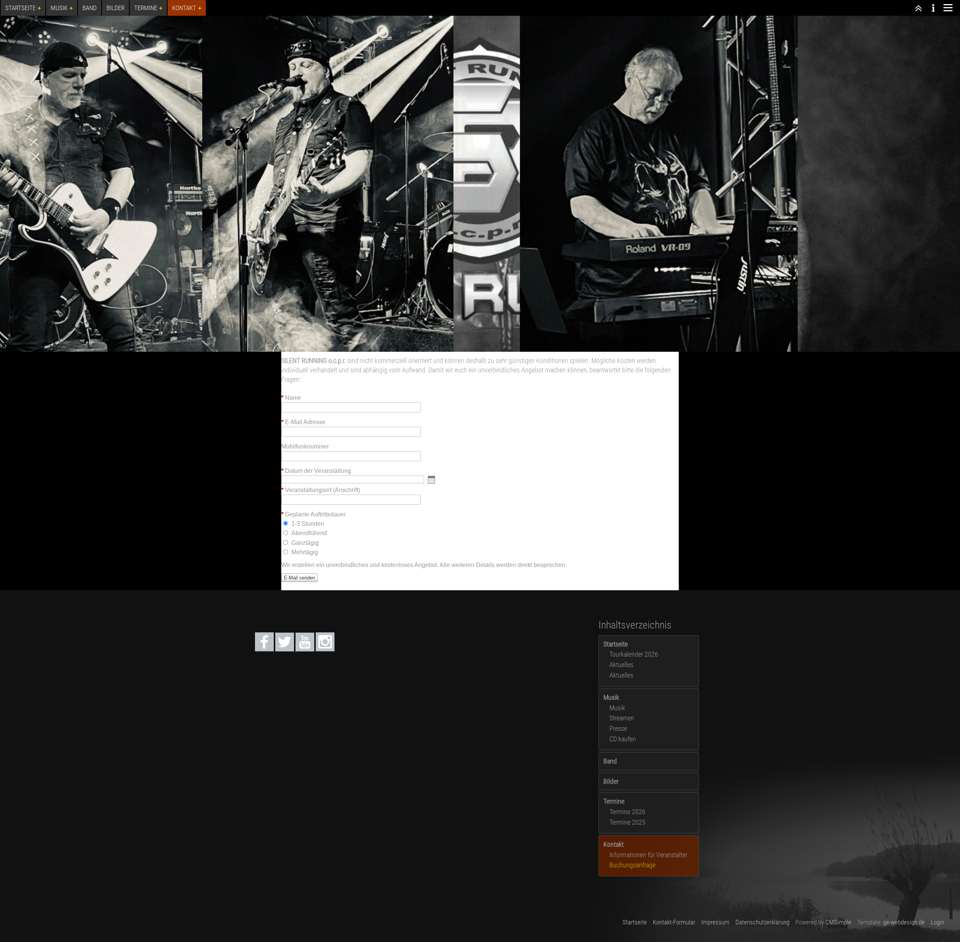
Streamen (621, 718)
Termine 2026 (627, 812)
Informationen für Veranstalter (648, 855)
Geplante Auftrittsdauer (313, 515)
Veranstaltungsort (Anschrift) (320, 490)
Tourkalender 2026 (633, 654)
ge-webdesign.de (904, 922)
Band (610, 761)
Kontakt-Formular (674, 922)
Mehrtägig (304, 552)
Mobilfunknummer (305, 447)
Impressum (715, 922)
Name (291, 398)
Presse (618, 728)
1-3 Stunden (307, 523)
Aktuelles (621, 665)
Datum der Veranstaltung (316, 471)
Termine (613, 801)
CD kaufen (622, 739)
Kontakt (613, 844)
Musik (611, 697)
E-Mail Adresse (303, 422)
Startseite (615, 644)
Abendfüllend (309, 533)
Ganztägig (305, 543)
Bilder (610, 781)
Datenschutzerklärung (762, 922)
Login (937, 922)
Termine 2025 (627, 822)
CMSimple (838, 922)
